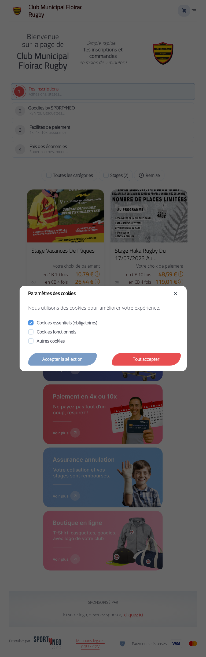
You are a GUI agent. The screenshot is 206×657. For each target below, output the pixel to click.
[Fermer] (175, 293)
